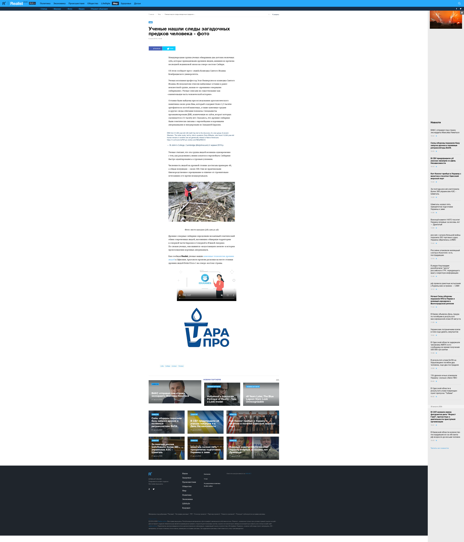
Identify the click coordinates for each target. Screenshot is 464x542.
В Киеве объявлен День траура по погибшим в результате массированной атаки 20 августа (446, 316)
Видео (82, 9)
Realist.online (162, 521)
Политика (45, 3)
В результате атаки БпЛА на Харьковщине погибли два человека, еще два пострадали (445, 362)
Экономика (59, 3)
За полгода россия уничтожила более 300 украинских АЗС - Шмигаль (445, 191)
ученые (174, 366)
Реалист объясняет (99, 9)
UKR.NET (248, 473)
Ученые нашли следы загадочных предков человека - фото (180, 14)
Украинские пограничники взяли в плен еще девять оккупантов (445, 330)
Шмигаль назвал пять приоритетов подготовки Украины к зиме (442, 206)
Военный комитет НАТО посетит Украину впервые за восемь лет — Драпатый (445, 222)
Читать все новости (440, 448)
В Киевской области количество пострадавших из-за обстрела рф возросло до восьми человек (445, 434)
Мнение (57, 9)
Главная (151, 14)
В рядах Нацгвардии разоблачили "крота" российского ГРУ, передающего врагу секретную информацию (445, 269)
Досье (137, 3)
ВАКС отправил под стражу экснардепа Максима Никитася (445, 131)
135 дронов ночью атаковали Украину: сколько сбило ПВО (444, 376)
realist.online (153, 526)
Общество (92, 3)
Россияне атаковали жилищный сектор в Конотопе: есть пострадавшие (445, 252)
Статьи (44, 9)
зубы (162, 366)
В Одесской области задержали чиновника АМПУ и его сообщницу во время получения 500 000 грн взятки (445, 346)
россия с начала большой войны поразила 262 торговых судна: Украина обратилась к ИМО (445, 237)
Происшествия (76, 3)
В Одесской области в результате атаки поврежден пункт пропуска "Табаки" (444, 390)
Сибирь (167, 366)
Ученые (181, 366)
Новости (155, 384)
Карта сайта (153, 519)
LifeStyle (105, 3)
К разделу (275, 14)
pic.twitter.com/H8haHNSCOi (195, 140)
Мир (115, 3)
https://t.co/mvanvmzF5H (176, 140)
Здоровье (126, 3)
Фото (70, 9)
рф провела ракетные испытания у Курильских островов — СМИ (446, 284)
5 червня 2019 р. (216, 145)
